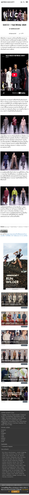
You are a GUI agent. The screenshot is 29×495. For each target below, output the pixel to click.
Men (8, 468)
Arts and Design (16, 470)
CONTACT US (9, 485)
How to (8, 419)
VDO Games (5, 454)
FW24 (25, 226)
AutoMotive (10, 476)
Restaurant (5, 467)
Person (6, 452)
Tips (14, 472)
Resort (15, 455)
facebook (3, 430)
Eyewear (4, 465)
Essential (21, 423)
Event (12, 473)
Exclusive (10, 423)
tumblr (2, 441)
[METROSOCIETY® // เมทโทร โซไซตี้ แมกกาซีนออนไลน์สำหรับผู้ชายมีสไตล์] (8, 2)
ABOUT (3, 485)
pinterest (3, 438)
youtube (3, 439)
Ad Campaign (10, 465)
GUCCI (21, 226)
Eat (3, 452)
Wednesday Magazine (7, 446)
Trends (9, 470)
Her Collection (19, 458)
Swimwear (11, 454)
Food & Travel (15, 419)
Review (11, 455)
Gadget (14, 475)
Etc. (19, 455)
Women (8, 457)
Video (10, 424)
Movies (14, 462)
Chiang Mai (13, 457)
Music (14, 463)
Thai (16, 454)
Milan (7, 455)
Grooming (8, 418)
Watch (4, 475)
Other (22, 454)
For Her (22, 416)
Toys (18, 421)
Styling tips (21, 473)
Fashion (4, 414)
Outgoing (23, 452)
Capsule (4, 468)
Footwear (19, 475)
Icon (19, 418)
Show (21, 463)
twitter (2, 436)
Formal (7, 458)
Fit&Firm (7, 472)
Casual (17, 465)
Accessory (18, 468)
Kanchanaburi (12, 452)
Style (3, 418)
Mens (17, 463)
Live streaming (9, 416)
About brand (17, 416)
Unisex (3, 455)
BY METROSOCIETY (14, 28)
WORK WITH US (17, 485)
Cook (19, 454)
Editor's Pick (22, 465)
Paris (18, 462)
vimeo (2, 435)
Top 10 (6, 424)
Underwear (15, 460)
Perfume (4, 476)
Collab (22, 467)
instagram (3, 433)
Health (16, 473)
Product (4, 473)
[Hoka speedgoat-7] (15, 267)
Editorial (4, 423)
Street (3, 457)
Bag (23, 468)
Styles (18, 467)
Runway (6, 226)
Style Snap (23, 418)
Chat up (22, 462)
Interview (4, 460)
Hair (14, 458)
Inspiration (14, 418)
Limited (4, 462)
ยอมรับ (15, 491)
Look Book (9, 462)
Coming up (9, 463)
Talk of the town (21, 457)
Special (9, 460)
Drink (11, 472)
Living (24, 475)
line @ (2, 431)
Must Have (15, 423)
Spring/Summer (24, 307)
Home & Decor (12, 421)
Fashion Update (15, 414)
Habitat (4, 463)
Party (3, 458)
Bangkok (20, 460)
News (21, 470)
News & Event (23, 421)
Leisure (4, 419)
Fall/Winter (14, 226)
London (19, 452)
